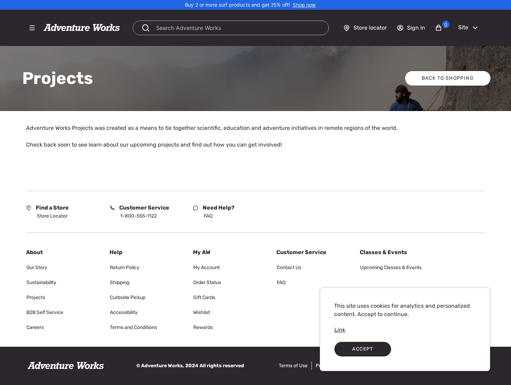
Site (463, 27)
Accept (362, 349)
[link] (304, 5)
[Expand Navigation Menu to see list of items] (32, 28)
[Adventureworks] (82, 28)
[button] (442, 28)
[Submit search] (145, 28)
